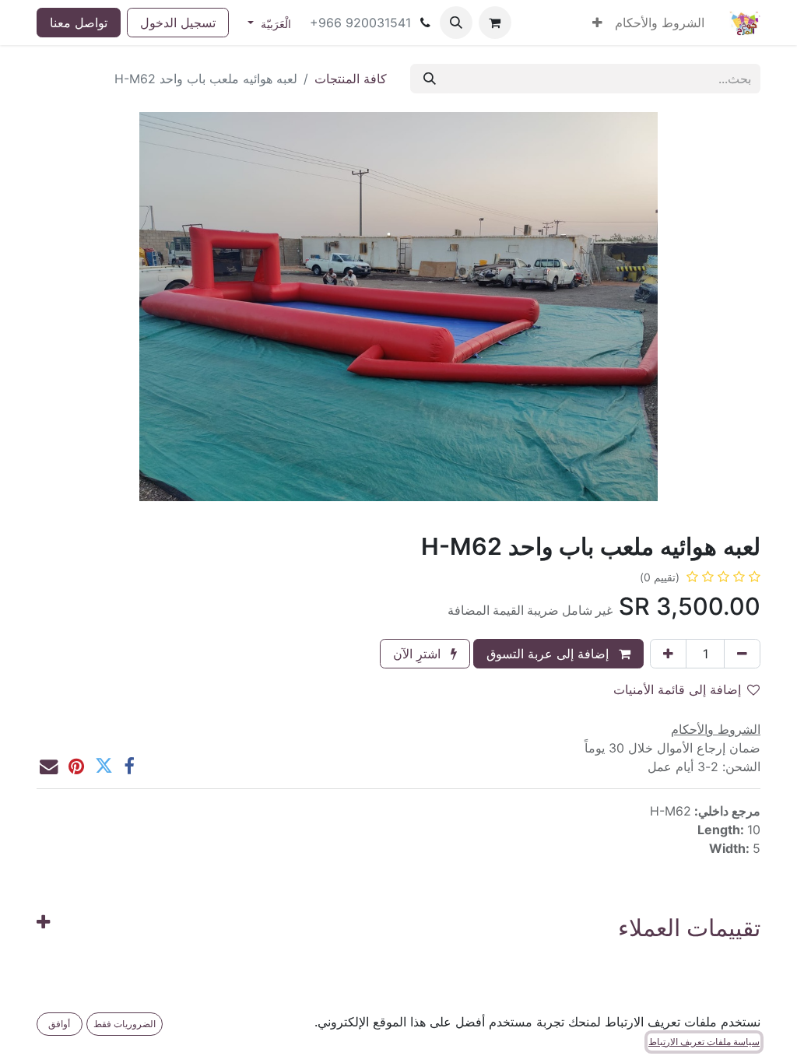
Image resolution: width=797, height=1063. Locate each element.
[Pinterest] (76, 766)
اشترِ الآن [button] (418, 653)
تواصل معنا (78, 22)
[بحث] (429, 78)
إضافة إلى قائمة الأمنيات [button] (677, 689)
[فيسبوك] (129, 766)
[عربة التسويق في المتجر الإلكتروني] (495, 22)
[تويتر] (104, 766)
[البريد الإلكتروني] (49, 766)
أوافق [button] (59, 1024)
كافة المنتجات (350, 78)
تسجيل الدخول (178, 22)
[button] (456, 22)
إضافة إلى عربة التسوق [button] (549, 653)
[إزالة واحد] (742, 653)
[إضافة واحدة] (668, 653)
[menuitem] (660, 22)
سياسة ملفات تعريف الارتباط (704, 1041)
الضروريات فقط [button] (124, 1024)
